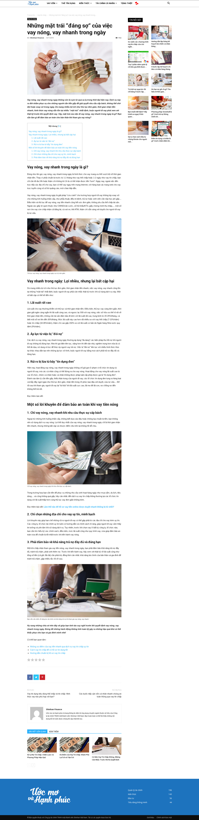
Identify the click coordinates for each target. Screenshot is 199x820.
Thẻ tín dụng (68, 3)
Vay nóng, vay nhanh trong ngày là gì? (45, 131)
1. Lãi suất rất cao (39, 138)
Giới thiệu (150, 817)
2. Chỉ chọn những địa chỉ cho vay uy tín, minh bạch (54, 154)
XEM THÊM (53, 732)
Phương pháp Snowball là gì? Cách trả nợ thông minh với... (161, 114)
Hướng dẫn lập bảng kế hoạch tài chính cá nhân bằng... (160, 43)
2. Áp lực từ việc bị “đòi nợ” (43, 141)
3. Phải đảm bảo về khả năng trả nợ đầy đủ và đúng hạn (56, 157)
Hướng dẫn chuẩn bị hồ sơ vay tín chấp (47, 653)
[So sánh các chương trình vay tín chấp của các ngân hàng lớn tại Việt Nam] (138, 33)
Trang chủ (31, 15)
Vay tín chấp (42, 15)
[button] (168, 3)
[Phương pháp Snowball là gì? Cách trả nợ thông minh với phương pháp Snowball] (161, 103)
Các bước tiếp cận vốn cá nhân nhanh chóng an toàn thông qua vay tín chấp (100, 695)
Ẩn (59, 126)
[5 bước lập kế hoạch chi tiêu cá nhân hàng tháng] (161, 58)
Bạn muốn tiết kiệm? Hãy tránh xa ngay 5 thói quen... (137, 114)
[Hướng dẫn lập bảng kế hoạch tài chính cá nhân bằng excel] (161, 32)
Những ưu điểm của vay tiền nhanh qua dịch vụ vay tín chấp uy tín (59, 646)
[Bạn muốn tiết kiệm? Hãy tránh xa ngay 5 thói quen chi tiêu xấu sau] (138, 103)
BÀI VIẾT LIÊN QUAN (37, 732)
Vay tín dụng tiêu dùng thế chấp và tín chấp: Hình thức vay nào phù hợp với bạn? (48, 695)
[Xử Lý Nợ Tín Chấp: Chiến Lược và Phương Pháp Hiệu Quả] (42, 744)
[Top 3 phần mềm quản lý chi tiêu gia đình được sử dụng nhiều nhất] (138, 56)
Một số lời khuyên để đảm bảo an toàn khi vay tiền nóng (53, 148)
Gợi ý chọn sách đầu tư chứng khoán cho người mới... (137, 139)
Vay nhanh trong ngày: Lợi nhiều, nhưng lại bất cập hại (52, 135)
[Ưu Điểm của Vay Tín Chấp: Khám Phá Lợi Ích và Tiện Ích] (74, 744)
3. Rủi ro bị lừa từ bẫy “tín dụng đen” (47, 144)
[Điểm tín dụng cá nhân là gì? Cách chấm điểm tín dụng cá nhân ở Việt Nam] (161, 128)
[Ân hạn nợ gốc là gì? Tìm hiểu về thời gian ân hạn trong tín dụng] (161, 80)
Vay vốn (51, 3)
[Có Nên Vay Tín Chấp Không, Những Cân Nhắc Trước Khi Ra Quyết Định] (106, 746)
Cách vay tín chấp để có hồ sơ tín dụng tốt (49, 650)
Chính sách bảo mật (164, 817)
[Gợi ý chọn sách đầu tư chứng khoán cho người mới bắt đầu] (138, 128)
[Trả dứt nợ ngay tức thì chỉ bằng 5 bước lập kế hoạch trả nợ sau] (138, 80)
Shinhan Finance (37, 38)
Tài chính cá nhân (105, 3)
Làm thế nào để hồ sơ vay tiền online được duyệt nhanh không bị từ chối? (79, 507)
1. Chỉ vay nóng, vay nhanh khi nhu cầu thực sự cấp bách (56, 151)
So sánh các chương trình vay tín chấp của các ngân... (138, 44)
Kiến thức (84, 3)
